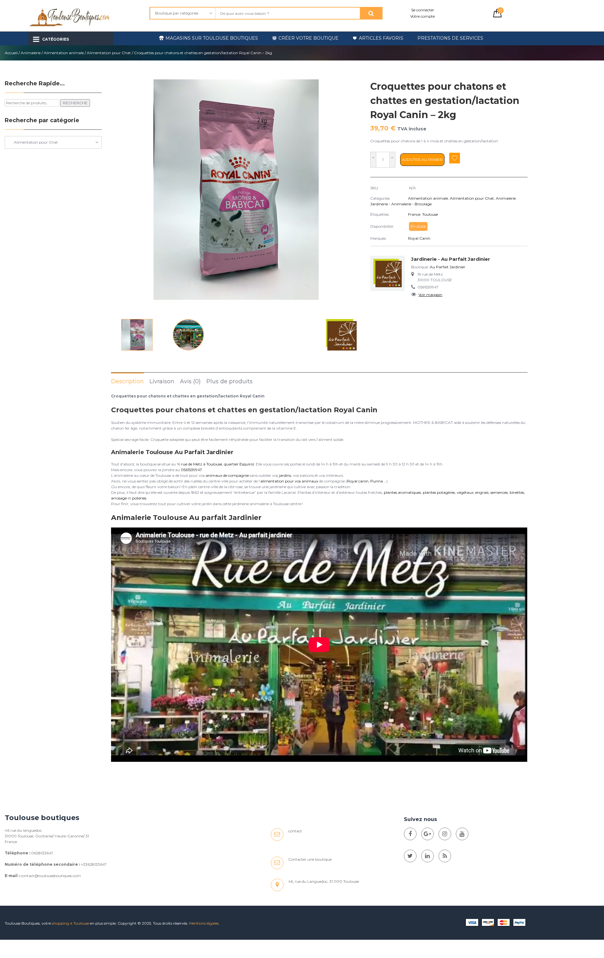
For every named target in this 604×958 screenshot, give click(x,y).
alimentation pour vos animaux (289, 481)
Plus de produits (229, 381)
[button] (353, 197)
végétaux (465, 492)
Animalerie (31, 52)
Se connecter (422, 10)
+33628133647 (94, 864)
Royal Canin (419, 238)
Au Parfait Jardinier (447, 267)
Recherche (75, 102)
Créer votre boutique (308, 38)
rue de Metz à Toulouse (201, 464)
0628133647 (42, 853)
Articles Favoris (381, 38)
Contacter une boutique (310, 859)
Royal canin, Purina (365, 481)
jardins (285, 475)
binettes (517, 492)
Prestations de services (450, 38)
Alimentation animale (64, 52)
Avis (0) (190, 381)
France (414, 214)
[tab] (127, 381)
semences (499, 492)
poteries (139, 498)
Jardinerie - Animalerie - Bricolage (401, 204)
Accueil (11, 52)
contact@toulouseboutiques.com (50, 875)
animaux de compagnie (227, 475)
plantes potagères (439, 492)
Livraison (161, 381)
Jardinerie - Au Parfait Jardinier (450, 259)
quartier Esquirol (239, 464)
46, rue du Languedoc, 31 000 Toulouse (323, 881)
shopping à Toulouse (70, 923)
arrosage (119, 498)
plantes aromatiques (402, 492)
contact (295, 831)
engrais (482, 492)
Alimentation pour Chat (109, 52)
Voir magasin (430, 294)
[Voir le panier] (497, 16)
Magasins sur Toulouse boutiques (211, 38)
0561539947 (191, 469)
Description (127, 381)
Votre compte (422, 16)
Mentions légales (204, 923)
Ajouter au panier (422, 159)
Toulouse (430, 214)
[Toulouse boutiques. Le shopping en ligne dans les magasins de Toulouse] (410, 834)
